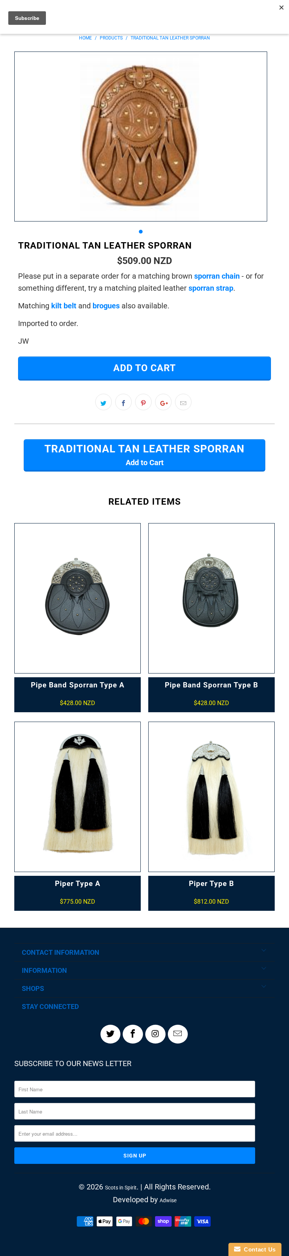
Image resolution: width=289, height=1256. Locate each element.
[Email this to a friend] (183, 402)
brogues (106, 305)
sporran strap (211, 288)
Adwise (168, 1200)
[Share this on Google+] (163, 402)
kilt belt (63, 305)
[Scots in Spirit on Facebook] (133, 1034)
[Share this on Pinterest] (143, 402)
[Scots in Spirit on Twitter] (110, 1034)
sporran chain (217, 276)
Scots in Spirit (121, 1188)
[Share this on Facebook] (123, 402)
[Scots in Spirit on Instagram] (155, 1034)
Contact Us (258, 1249)
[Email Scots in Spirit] (178, 1034)
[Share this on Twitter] (103, 402)
